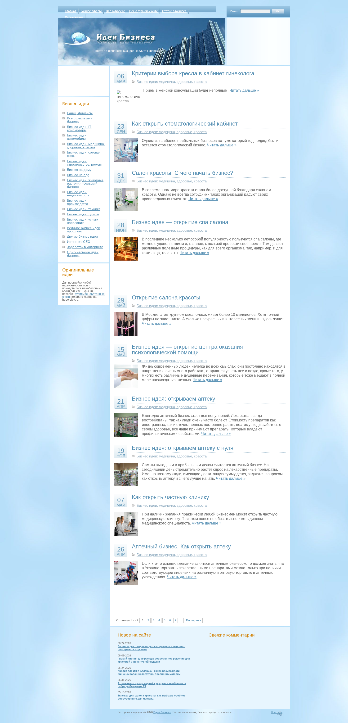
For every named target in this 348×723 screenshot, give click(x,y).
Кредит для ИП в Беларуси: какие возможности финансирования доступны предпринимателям (149, 672)
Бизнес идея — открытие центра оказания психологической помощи (187, 349)
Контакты (276, 712)
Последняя (193, 620)
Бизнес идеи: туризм (83, 214)
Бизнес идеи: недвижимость (78, 193)
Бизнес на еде (78, 175)
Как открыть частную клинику (170, 497)
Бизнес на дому (79, 170)
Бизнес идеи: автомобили (77, 136)
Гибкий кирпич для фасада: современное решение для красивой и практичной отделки (154, 660)
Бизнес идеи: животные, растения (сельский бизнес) (85, 183)
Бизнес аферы (91, 11)
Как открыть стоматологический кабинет (185, 123)
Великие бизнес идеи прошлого (83, 229)
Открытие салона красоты (166, 297)
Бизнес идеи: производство (77, 202)
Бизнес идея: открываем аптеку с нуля (182, 448)
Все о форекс (115, 11)
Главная (70, 11)
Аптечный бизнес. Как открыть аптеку (181, 546)
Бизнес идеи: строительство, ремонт (85, 162)
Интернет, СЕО (78, 242)
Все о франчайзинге (143, 11)
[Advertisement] (252, 40)
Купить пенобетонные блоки (83, 295)
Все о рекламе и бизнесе (80, 119)
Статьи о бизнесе (174, 11)
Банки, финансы (80, 113)
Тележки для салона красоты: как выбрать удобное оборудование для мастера (151, 697)
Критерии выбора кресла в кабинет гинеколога (193, 73)
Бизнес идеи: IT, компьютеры (79, 128)
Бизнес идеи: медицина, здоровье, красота (86, 145)
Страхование (74, 17)
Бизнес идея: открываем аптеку (173, 398)
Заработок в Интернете (85, 247)
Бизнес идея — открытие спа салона (180, 222)
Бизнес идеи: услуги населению (82, 221)
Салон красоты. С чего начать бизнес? (182, 173)
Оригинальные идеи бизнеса (82, 253)
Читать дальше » (244, 90)
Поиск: (234, 11)
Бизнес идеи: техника (83, 209)
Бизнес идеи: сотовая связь (84, 154)
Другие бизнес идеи (82, 236)
